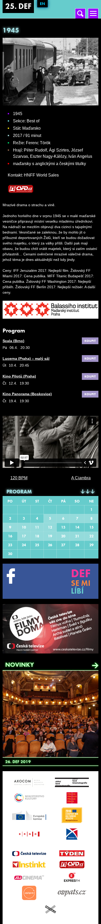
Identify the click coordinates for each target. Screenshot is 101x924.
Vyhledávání (80, 9)
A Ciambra (81, 478)
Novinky (19, 665)
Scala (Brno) (13, 341)
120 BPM (18, 478)
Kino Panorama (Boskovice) (27, 394)
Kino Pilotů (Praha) (19, 376)
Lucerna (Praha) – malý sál (26, 358)
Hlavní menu (93, 9)
